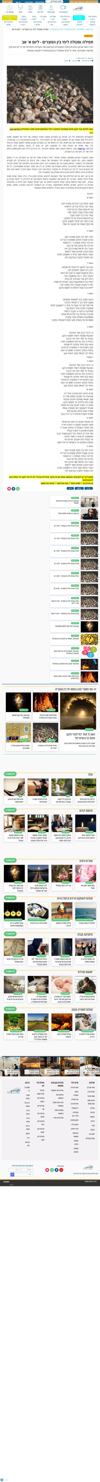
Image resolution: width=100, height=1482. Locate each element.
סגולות (92, 1112)
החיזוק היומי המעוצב (47, 483)
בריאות (81, 148)
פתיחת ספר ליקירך (92, 17)
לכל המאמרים (10, 773)
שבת (93, 1125)
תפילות (92, 1082)
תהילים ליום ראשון (66, 23)
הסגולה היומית (75, 483)
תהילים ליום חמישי (8, 23)
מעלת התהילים (90, 1138)
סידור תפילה (74, 1128)
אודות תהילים (29, 2)
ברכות (27, 1082)
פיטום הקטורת (24, 17)
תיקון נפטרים (74, 1120)
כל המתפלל (74, 1108)
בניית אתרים (11, 1185)
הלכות (93, 1121)
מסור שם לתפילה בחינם (9, 18)
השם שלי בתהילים (78, 18)
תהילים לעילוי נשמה (65, 17)
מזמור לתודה (34, 17)
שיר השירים (74, 1099)
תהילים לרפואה (92, 23)
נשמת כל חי (43, 17)
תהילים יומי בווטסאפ (57, 1090)
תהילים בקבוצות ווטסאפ (57, 1084)
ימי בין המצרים (89, 488)
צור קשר (18, 2)
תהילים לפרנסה (80, 23)
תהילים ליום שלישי (38, 23)
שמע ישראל (91, 1096)
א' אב (70, 488)
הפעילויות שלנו (39, 2)
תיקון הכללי (74, 1124)
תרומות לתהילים (7, 2)
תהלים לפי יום (40, 1084)
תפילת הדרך (91, 1091)
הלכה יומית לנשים (62, 483)
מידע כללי (74, 1082)
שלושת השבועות (79, 488)
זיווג (28, 1137)
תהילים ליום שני (52, 23)
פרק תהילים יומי (88, 483)
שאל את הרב (53, 17)
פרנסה (28, 1133)
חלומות (92, 1116)
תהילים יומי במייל (58, 1117)
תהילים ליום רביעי (23, 23)
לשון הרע (92, 1134)
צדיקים (93, 1129)
